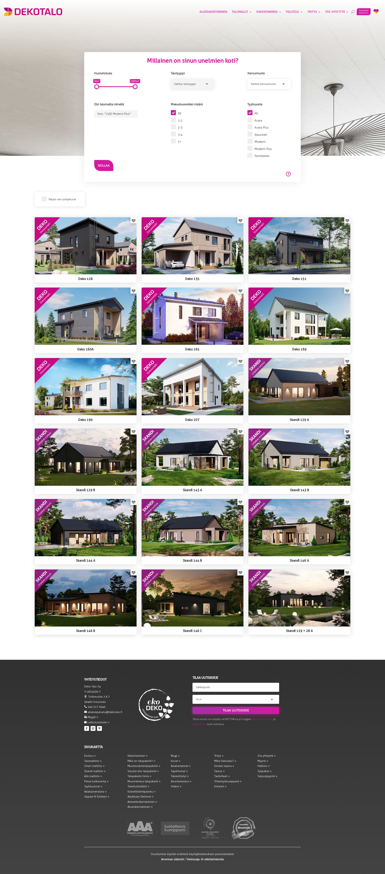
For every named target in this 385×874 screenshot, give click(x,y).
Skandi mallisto (94, 771)
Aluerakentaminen (213, 12)
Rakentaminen (267, 12)
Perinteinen (262, 156)
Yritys (312, 12)
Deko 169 (299, 349)
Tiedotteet (222, 776)
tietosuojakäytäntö (262, 719)
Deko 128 (85, 279)
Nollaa (104, 165)
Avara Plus (261, 127)
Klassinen (260, 135)
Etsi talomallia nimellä (109, 104)
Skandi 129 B (85, 490)
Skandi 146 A (299, 560)
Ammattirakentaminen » (142, 802)
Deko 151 (299, 279)
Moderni (259, 142)
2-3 (180, 127)
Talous (219, 771)
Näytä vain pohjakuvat (62, 199)
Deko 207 (192, 419)
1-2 (180, 120)
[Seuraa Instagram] (93, 728)
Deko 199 (85, 419)
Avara (258, 120)
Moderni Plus (263, 149)
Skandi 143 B (299, 490)
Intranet (220, 786)
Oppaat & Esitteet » (96, 796)
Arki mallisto (93, 776)
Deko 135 (192, 279)
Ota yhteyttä (335, 12)
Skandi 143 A (192, 490)
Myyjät (91, 717)
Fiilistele (292, 12)
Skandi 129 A (299, 419)
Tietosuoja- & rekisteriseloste (205, 859)
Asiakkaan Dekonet (140, 796)
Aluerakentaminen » (140, 807)
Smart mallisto (94, 766)
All (179, 113)
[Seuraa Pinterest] (99, 728)
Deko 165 (192, 349)
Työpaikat (263, 771)
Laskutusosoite (96, 722)
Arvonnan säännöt (172, 859)
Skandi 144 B (192, 560)
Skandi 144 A (85, 560)
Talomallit (240, 12)
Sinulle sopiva (224, 766)
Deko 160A (85, 349)
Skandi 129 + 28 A (299, 631)
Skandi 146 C (192, 631)
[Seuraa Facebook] (86, 728)
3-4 (180, 135)
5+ (179, 142)
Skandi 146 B (85, 631)
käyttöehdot (199, 724)
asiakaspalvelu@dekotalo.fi (105, 712)
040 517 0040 (96, 707)
